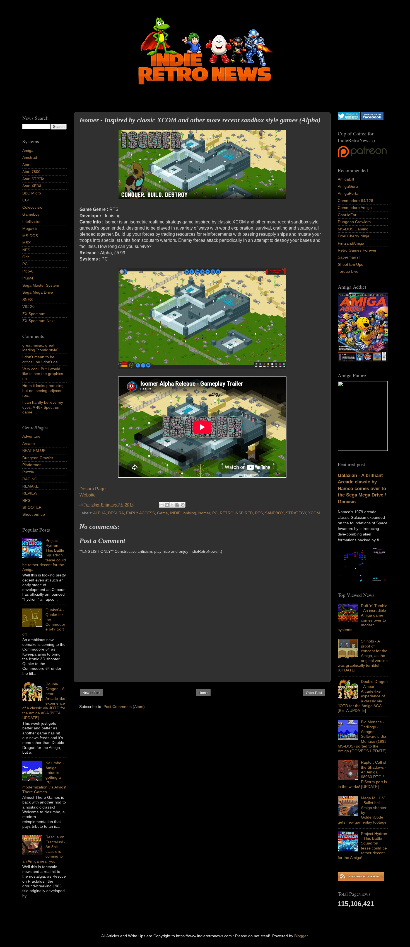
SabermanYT (349, 257)
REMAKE (30, 486)
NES (26, 250)
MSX (26, 242)
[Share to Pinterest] (182, 505)
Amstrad (29, 157)
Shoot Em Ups (350, 264)
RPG (26, 500)
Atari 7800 (31, 171)
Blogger (301, 936)
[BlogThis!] (167, 505)
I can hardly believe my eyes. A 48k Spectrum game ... (42, 407)
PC (215, 513)
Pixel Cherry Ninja (353, 236)
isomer (204, 513)
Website (87, 495)
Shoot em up (33, 514)
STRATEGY (296, 513)
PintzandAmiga (351, 243)
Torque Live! (349, 271)
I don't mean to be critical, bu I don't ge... (41, 359)
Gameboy (31, 214)
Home (203, 693)
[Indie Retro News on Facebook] (372, 118)
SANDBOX (274, 513)
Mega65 (29, 228)
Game (162, 513)
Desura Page (92, 488)
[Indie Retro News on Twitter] (349, 118)
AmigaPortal (348, 193)
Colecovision (33, 207)
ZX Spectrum (33, 313)
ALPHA (99, 513)
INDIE (175, 513)
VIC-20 (28, 306)
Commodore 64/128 (355, 200)
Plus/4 (27, 278)
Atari (26, 164)
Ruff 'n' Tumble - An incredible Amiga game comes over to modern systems (362, 617)
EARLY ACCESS (140, 513)
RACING (29, 479)
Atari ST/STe (33, 179)
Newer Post (91, 693)
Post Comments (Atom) (124, 706)
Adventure (31, 436)
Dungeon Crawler (37, 458)
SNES (27, 299)
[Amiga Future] (363, 361)
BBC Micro (31, 193)
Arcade (28, 443)
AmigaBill (346, 179)
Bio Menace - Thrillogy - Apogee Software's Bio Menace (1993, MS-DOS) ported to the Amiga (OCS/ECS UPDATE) (363, 736)
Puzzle (28, 472)
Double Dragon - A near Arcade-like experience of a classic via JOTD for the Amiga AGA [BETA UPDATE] (363, 696)
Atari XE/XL (32, 186)
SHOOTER (32, 507)
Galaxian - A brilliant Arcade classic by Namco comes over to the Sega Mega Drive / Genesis (362, 488)
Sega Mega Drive (37, 292)
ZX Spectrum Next (38, 320)
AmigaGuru (348, 186)
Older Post (314, 693)
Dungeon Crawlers (354, 222)
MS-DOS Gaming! (354, 229)
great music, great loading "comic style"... (42, 347)
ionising (189, 513)
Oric (26, 257)
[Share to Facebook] (177, 505)
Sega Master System (40, 285)
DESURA (116, 513)
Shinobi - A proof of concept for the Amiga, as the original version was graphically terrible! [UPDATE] (363, 655)
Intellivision (32, 221)
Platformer (31, 464)
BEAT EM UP (33, 450)
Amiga (27, 150)
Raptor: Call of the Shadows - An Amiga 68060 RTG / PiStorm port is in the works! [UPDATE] (362, 774)
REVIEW (29, 493)
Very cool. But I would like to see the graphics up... (42, 374)
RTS (259, 513)
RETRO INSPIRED (236, 513)
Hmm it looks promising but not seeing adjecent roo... (43, 390)
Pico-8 (27, 271)
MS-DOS (30, 235)
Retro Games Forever (357, 250)
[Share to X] (172, 505)
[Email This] (161, 505)
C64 (26, 200)
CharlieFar (347, 215)
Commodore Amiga (355, 207)
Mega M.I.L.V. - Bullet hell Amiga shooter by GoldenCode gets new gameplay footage (362, 810)
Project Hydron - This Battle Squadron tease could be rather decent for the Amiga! (362, 845)
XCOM (314, 513)
